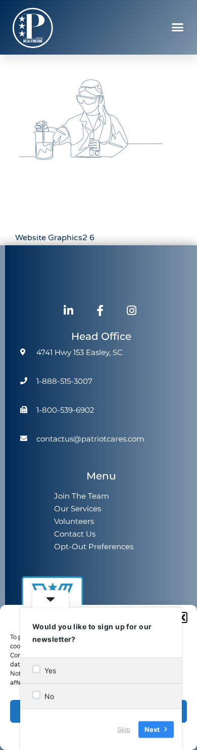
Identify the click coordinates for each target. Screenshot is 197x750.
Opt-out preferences (93, 546)
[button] (182, 617)
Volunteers (74, 521)
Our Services (77, 508)
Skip (123, 729)
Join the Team (81, 496)
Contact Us (74, 534)
